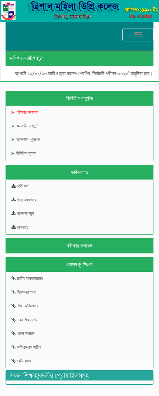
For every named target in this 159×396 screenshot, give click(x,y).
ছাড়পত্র (22, 227)
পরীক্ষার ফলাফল (26, 112)
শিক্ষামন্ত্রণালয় (26, 292)
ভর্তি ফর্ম (22, 186)
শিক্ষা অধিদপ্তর (27, 305)
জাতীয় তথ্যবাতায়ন (29, 278)
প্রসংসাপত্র (25, 213)
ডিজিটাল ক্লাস (25, 153)
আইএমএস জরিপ (28, 347)
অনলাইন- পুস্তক (27, 139)
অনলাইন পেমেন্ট (26, 126)
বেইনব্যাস (23, 360)
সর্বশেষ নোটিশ (23, 58)
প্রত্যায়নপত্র (26, 199)
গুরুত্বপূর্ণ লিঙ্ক (79, 264)
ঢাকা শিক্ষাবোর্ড (26, 319)
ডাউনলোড (79, 172)
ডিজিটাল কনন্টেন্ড (79, 98)
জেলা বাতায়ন (25, 333)
